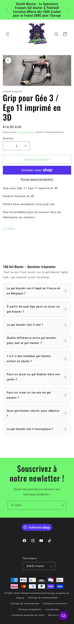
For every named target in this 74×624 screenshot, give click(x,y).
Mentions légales (57, 615)
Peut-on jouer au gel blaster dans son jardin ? (36, 377)
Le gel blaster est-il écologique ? (36, 429)
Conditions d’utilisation (55, 603)
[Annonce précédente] (7, 10)
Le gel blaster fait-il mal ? (36, 324)
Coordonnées (52, 609)
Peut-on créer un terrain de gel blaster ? (36, 395)
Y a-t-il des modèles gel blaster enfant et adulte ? (36, 358)
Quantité (8, 138)
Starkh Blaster (21, 593)
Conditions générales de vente (28, 615)
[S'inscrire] (62, 505)
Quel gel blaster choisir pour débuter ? (36, 413)
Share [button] (11, 228)
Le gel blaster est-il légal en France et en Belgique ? (36, 291)
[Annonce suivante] (67, 10)
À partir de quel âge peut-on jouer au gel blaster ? (36, 309)
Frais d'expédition (26, 132)
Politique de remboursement (43, 597)
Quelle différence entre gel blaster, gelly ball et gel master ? (36, 340)
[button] (7, 34)
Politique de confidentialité (24, 603)
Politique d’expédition (30, 609)
